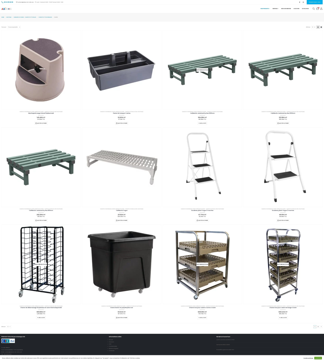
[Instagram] (303, 2)
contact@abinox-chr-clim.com (26, 2)
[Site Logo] (6, 8)
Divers (32, 111)
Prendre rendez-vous (314, 2)
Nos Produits (265, 8)
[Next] (321, 326)
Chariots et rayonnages (25, 111)
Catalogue (305, 8)
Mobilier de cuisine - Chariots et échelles (44, 111)
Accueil (111, 339)
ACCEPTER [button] (318, 358)
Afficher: (308, 27)
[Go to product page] (41, 70)
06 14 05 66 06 (7, 354)
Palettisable (220, 111)
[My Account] (321, 9)
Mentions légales (113, 348)
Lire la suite (203, 123)
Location (296, 8)
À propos (111, 342)
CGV (110, 344)
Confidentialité (113, 346)
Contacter (111, 350)
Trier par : (3, 27)
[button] (313, 9)
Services (275, 8)
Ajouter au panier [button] (42, 123)
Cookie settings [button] (308, 358)
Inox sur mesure (286, 8)
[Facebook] (300, 2)
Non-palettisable (59, 111)
